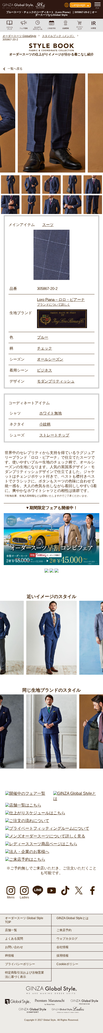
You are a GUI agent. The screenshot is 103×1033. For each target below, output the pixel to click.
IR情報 (9, 955)
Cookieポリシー (67, 964)
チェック (44, 348)
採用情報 (62, 955)
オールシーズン (50, 359)
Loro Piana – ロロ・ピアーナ (61, 299)
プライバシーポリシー (20, 964)
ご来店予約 (64, 930)
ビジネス (44, 370)
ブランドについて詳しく (53, 304)
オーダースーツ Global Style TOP (24, 920)
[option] (51, 123)
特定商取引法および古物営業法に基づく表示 (24, 975)
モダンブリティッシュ (55, 381)
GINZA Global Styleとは (72, 918)
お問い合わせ (14, 947)
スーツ (48, 224)
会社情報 (62, 947)
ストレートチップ (54, 435)
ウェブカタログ (67, 938)
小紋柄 (44, 424)
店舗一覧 (11, 930)
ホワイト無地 (50, 413)
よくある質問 (14, 938)
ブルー (42, 337)
